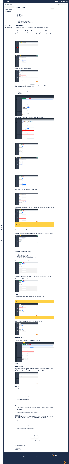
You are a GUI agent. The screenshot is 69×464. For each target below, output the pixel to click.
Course (27, 255)
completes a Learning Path (32, 257)
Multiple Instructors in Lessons (8, 27)
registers (24, 256)
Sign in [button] (67, 1)
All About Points (17, 444)
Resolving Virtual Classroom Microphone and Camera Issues (8, 12)
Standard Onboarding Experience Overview (20, 445)
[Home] (6, 1)
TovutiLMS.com (57, 1)
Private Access (22, 257)
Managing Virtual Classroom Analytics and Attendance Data (8, 9)
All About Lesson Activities (18, 449)
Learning (11, 4)
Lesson (27, 258)
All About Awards (7, 23)
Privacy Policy (22, 458)
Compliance (38, 458)
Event (30, 256)
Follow (52, 7)
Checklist (31, 254)
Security (37, 456)
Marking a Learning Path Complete (9, 25)
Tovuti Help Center (7, 4)
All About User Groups (18, 448)
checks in (27, 256)
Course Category (32, 253)
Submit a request (63, 1)
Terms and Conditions (23, 456)
